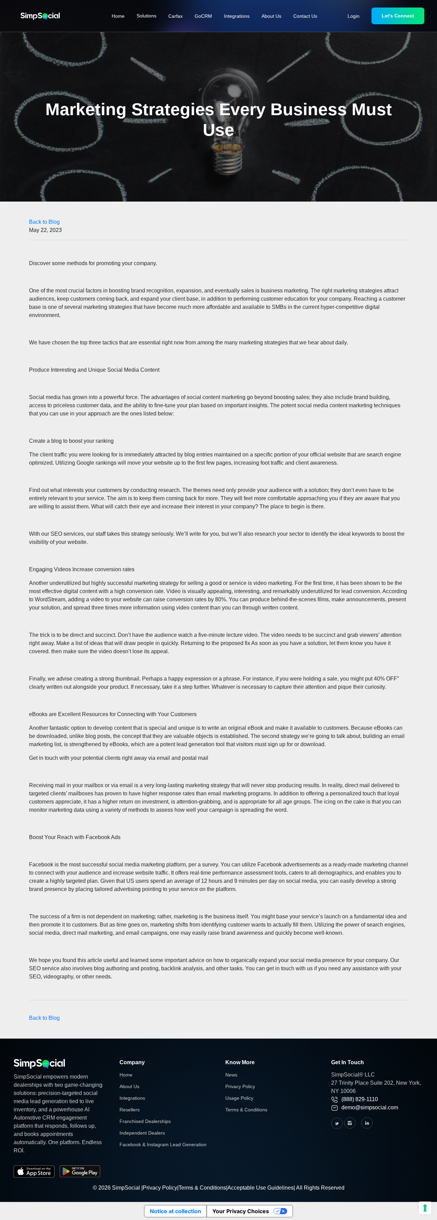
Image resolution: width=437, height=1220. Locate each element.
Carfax (175, 16)
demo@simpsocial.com (369, 1107)
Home (118, 16)
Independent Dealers (142, 1133)
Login (354, 16)
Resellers (129, 1109)
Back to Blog (44, 222)
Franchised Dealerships (145, 1121)
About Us (271, 16)
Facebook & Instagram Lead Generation (163, 1144)
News (231, 1075)
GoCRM (203, 16)
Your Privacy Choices (240, 1211)
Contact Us (305, 16)
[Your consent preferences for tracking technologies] (425, 1208)
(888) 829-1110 (359, 1099)
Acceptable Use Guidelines (260, 1188)
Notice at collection (175, 1211)
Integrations (237, 16)
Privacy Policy (240, 1086)
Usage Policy (239, 1098)
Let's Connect (398, 15)
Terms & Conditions (246, 1109)
